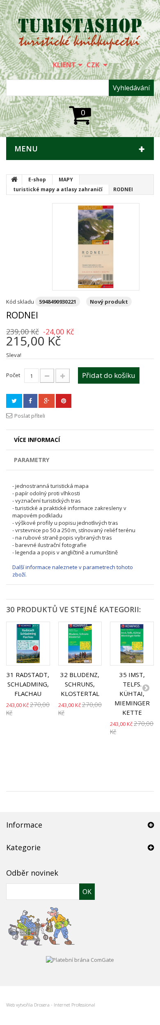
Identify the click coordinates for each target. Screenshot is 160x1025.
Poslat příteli (29, 415)
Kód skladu (20, 301)
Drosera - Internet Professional (64, 1005)
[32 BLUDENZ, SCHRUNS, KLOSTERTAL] (80, 644)
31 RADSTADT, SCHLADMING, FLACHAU (28, 684)
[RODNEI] (96, 247)
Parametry (31, 460)
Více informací (37, 440)
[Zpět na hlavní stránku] (14, 180)
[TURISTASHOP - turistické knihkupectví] (80, 34)
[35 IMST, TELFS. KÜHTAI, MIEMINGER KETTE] (132, 644)
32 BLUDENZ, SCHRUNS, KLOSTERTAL (79, 684)
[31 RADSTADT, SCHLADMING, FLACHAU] (28, 644)
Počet (13, 375)
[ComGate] (80, 959)
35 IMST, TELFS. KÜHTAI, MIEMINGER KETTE (132, 693)
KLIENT (64, 64)
